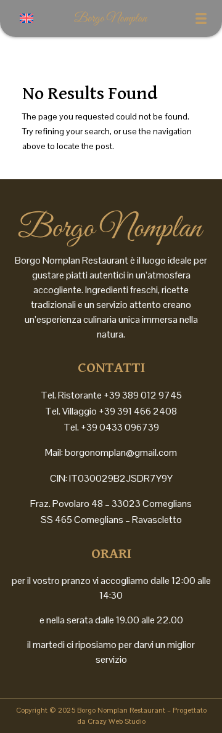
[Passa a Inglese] (26, 18)
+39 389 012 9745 (143, 395)
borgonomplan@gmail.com (121, 452)
